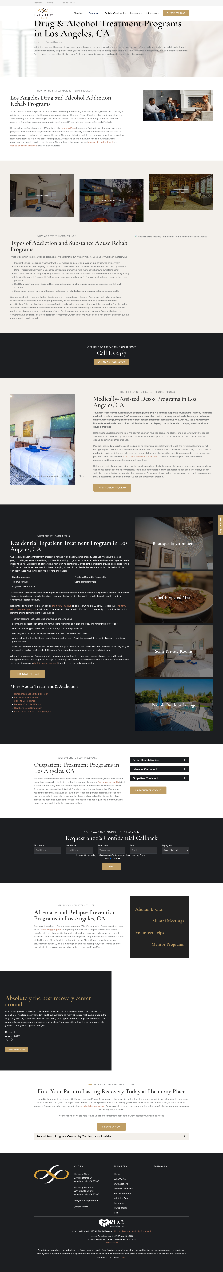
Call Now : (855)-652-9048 (112, 361)
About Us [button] (78, 13)
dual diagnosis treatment (45, 663)
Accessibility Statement (139, 1231)
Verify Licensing (111, 1243)
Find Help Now (111, 1126)
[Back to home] (43, 13)
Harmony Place (68, 128)
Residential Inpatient (111, 200)
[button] (7, 1040)
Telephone (103, 845)
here (123, 1257)
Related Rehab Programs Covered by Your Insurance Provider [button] (74, 1136)
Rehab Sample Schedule (26, 697)
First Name (39, 845)
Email (132, 845)
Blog (116, 1213)
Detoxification (42, 195)
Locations (38, 2)
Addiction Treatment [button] (114, 13)
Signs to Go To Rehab (25, 701)
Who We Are (120, 1179)
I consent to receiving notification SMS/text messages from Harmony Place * (111, 855)
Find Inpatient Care (27, 674)
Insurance (119, 1203)
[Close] (219, 560)
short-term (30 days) (61, 606)
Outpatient (180, 192)
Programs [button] (93, 13)
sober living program (51, 930)
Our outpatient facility (108, 782)
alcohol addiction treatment (24, 146)
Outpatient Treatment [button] (145, 778)
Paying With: (168, 845)
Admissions (51, 2)
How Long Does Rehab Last (28, 708)
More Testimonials (16, 1050)
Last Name (71, 845)
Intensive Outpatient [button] (145, 769)
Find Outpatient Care (148, 790)
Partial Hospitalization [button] (146, 760)
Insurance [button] (135, 13)
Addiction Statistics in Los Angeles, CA (32, 711)
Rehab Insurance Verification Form (31, 694)
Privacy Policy (121, 1231)
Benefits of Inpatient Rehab (27, 704)
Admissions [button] (151, 13)
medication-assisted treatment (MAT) (141, 456)
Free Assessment (68, 2)
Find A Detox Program (112, 487)
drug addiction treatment (100, 142)
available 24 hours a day (93, 1106)
